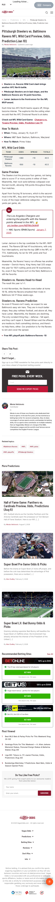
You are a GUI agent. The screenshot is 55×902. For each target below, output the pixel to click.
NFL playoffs (9, 452)
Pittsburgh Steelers (26, 452)
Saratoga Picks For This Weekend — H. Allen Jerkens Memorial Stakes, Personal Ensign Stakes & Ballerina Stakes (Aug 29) (27, 747)
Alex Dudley (10, 579)
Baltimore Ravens (10, 447)
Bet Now (27, 672)
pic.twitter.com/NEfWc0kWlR (23, 225)
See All (50, 654)
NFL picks (34, 447)
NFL (24, 447)
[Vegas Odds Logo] (8, 12)
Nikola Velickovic (10, 44)
